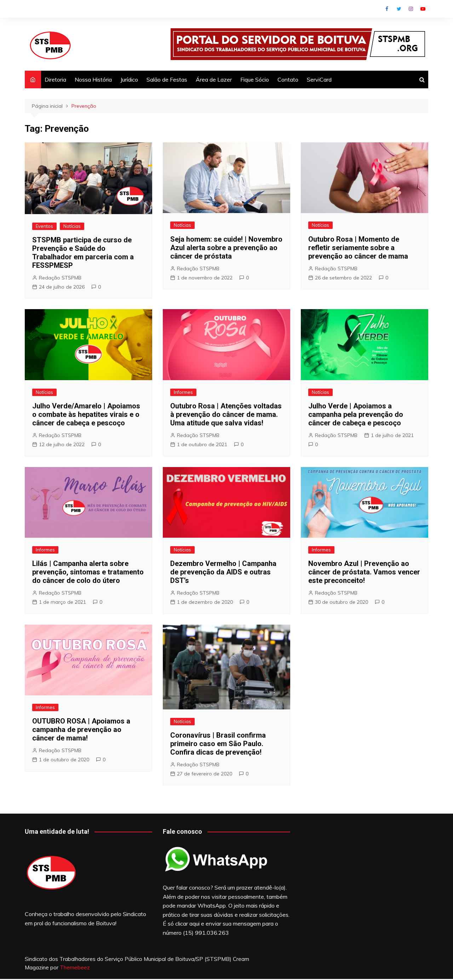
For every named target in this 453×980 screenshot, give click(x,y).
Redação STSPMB (60, 277)
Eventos (44, 226)
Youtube (423, 9)
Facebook (387, 9)
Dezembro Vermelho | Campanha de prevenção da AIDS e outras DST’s (223, 572)
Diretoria (55, 79)
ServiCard (319, 79)
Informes (183, 392)
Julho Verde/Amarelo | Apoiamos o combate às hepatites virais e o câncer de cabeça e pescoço (86, 414)
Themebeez (75, 967)
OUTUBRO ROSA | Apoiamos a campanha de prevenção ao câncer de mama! (81, 729)
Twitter (399, 9)
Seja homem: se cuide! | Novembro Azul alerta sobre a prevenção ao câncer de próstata (226, 247)
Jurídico (129, 79)
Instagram (411, 9)
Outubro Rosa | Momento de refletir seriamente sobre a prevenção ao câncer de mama (358, 247)
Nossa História (93, 79)
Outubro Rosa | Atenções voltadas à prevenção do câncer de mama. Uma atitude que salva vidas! (226, 414)
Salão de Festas (167, 79)
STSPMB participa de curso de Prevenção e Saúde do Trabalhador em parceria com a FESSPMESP (83, 253)
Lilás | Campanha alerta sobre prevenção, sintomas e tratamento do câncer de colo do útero (88, 572)
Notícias (72, 226)
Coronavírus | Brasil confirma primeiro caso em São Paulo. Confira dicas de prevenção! (218, 743)
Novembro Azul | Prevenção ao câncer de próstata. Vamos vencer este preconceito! (364, 572)
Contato (287, 79)
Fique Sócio (254, 79)
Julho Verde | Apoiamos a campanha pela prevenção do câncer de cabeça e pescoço (355, 414)
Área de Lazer (214, 79)
